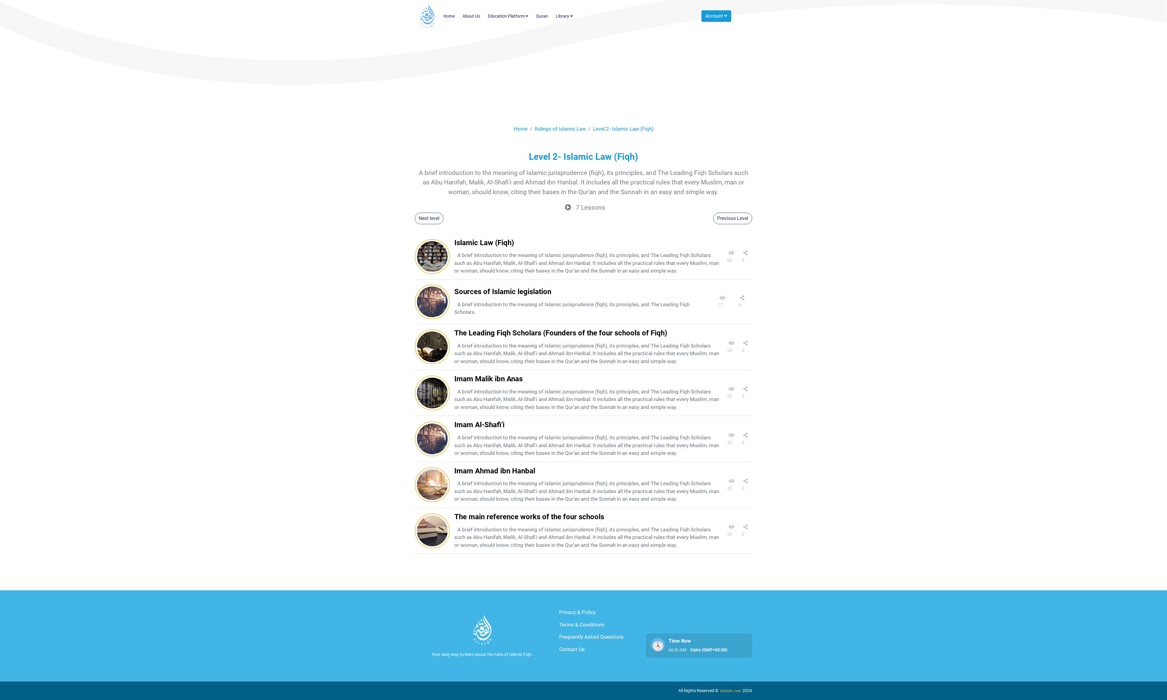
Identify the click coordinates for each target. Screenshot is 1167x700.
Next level (429, 218)
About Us (471, 16)
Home (449, 16)
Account (714, 16)
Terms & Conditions (581, 625)
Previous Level (732, 218)
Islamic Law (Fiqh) (484, 242)
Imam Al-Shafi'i (479, 424)
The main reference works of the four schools (529, 517)
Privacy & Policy (577, 612)
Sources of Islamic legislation (502, 291)
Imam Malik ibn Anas (488, 379)
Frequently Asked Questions (591, 637)
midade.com (730, 690)
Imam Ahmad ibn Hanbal (494, 471)
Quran (542, 16)
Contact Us (572, 649)
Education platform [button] (506, 16)
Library (563, 16)
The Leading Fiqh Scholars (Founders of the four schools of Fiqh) (560, 333)
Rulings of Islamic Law (560, 129)
